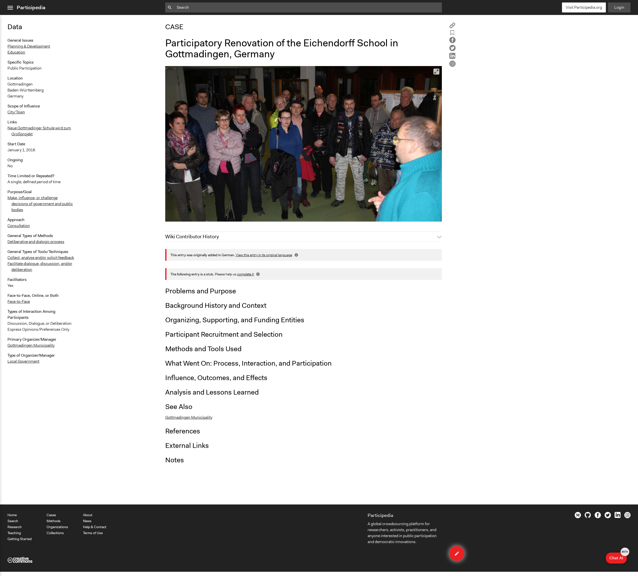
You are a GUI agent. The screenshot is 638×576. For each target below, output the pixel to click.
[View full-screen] (436, 72)
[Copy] (452, 27)
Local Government (23, 361)
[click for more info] (296, 255)
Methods (54, 521)
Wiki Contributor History (192, 236)
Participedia (31, 7)
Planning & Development (28, 46)
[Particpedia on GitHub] (588, 516)
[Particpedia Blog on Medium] (578, 517)
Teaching (14, 533)
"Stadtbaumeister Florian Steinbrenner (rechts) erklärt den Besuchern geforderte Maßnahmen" (249, 215)
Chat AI (618, 557)
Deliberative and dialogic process (35, 241)
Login (619, 7)
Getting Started (19, 539)
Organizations (57, 527)
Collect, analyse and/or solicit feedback (40, 257)
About (87, 515)
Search (12, 521)
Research (14, 527)
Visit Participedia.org (584, 7)
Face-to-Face (18, 301)
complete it (245, 274)
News (87, 521)
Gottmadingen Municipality (31, 345)
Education (16, 52)
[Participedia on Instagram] (627, 517)
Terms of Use (93, 533)
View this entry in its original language (264, 255)
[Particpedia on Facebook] (598, 517)
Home (12, 515)
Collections (55, 533)
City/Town (16, 112)
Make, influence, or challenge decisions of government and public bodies (40, 203)
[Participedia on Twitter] (608, 517)
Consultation (18, 225)
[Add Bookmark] (452, 33)
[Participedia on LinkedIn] (618, 516)
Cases (51, 515)
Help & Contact (94, 527)
